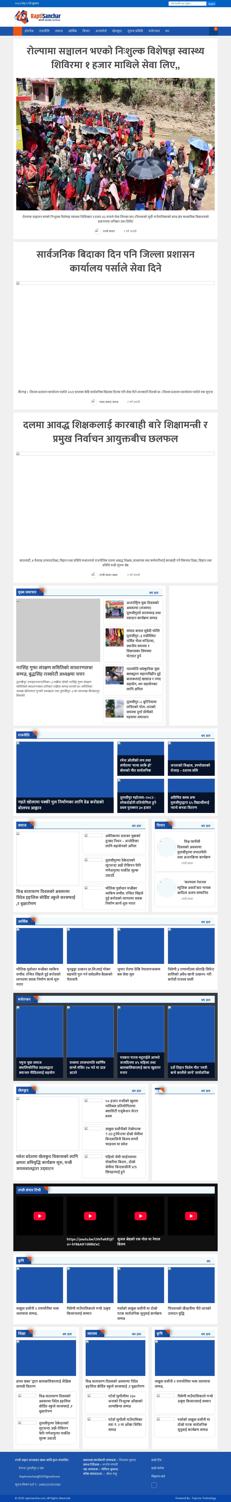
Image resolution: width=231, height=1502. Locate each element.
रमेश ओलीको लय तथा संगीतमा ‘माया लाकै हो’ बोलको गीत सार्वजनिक (135, 765)
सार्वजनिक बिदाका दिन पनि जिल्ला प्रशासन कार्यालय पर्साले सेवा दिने (115, 261)
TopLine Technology (204, 1498)
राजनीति (44, 31)
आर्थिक (72, 31)
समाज (59, 31)
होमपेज (29, 31)
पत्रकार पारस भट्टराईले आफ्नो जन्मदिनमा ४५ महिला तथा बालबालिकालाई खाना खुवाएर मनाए (140, 1065)
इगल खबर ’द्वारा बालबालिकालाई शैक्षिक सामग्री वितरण (43, 1384)
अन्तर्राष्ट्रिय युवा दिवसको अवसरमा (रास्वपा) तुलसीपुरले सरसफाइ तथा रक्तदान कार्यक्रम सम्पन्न (144, 610)
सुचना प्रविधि (135, 31)
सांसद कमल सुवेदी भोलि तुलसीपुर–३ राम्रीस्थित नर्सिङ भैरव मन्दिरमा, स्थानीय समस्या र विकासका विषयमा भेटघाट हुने (143, 643)
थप (167, 31)
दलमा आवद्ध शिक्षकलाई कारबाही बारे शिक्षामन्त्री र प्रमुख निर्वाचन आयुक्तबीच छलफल (115, 432)
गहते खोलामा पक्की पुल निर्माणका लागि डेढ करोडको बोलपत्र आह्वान (61, 805)
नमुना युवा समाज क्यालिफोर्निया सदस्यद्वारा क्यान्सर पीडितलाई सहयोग (37, 1068)
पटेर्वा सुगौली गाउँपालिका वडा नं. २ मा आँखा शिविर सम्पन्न (125, 1425)
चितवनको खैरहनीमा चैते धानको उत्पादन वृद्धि (189, 1311)
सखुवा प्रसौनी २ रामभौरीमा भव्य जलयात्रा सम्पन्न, (37, 1311)
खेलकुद (117, 31)
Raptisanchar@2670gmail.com (39, 1476)
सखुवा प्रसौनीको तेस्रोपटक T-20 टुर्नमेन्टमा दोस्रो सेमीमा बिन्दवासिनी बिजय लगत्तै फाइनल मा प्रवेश (124, 1136)
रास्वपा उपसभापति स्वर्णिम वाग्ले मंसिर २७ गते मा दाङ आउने (87, 1068)
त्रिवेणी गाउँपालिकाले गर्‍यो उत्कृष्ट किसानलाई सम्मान (89, 1311)
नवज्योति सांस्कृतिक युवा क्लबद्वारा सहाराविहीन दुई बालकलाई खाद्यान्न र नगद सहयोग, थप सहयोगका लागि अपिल (144, 679)
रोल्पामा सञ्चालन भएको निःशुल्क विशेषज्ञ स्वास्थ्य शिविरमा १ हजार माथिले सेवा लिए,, (115, 58)
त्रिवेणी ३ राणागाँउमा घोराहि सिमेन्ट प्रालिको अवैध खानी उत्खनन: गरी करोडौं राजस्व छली (191, 974)
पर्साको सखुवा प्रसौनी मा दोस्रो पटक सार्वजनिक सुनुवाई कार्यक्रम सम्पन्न (139, 1314)
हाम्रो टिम (156, 1460)
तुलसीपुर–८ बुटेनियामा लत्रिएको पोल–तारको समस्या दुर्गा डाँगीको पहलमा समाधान (142, 709)
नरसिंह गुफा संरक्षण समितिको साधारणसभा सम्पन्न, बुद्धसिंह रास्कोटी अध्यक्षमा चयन (54, 671)
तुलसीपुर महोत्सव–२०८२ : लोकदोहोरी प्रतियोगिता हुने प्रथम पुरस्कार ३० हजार (138, 803)
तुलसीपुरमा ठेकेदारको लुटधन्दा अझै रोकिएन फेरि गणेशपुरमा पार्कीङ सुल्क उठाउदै (123, 868)
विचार (86, 31)
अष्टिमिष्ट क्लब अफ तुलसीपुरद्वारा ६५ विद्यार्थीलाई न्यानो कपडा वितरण (190, 803)
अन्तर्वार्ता (101, 31)
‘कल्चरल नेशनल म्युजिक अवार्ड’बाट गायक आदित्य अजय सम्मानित (194, 887)
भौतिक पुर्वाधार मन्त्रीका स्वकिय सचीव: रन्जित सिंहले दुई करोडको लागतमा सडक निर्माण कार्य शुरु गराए (124, 896)
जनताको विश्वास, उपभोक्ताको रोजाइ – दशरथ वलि (190, 768)
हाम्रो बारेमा (157, 1468)
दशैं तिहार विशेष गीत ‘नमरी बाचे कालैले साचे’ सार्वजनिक (190, 1070)
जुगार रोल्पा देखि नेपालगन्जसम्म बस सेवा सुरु (138, 972)
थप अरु (153, 593)
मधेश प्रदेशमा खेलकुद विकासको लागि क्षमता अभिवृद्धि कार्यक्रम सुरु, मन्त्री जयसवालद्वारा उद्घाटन (47, 1162)
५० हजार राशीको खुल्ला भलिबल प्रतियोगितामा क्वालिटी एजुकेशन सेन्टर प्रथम (121, 1108)
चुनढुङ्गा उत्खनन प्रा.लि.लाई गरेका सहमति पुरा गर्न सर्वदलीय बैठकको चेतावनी (89, 974)
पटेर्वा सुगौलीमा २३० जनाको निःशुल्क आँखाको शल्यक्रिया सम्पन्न (125, 1401)
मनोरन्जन (154, 31)
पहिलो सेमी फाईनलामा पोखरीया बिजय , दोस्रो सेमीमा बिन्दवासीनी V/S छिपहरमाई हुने (121, 1164)
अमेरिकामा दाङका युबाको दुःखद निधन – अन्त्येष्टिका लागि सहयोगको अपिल (122, 841)
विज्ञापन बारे (158, 1476)
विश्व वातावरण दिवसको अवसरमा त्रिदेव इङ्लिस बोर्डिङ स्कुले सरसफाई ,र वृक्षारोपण (45, 897)
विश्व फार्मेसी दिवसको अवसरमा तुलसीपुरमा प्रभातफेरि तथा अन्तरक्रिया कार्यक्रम (193, 849)
